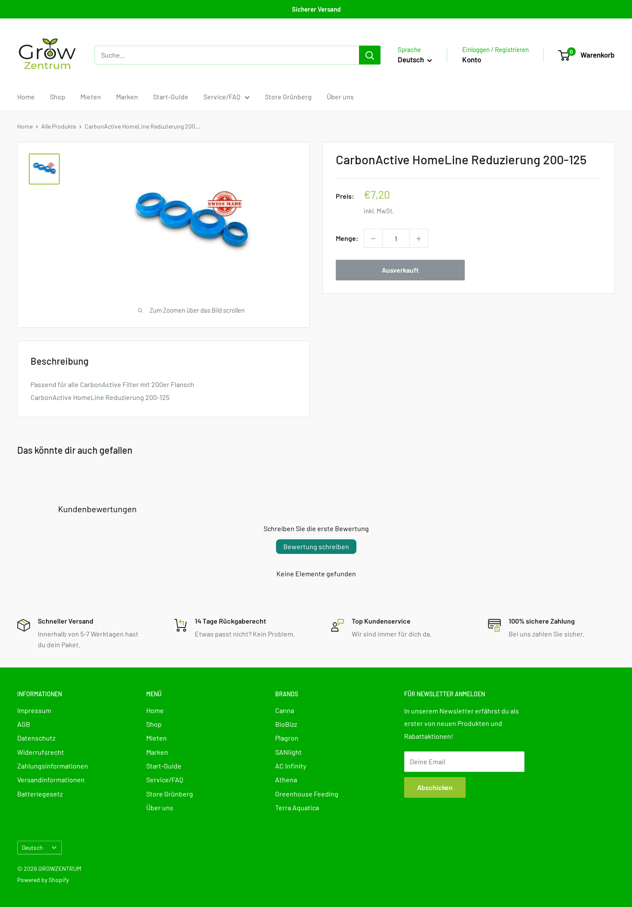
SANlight (288, 752)
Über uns (340, 96)
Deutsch (32, 847)
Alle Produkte (58, 126)
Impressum (34, 710)
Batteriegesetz (40, 794)
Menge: (347, 238)
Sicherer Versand (316, 9)
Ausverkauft (400, 270)
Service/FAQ (221, 96)
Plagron (286, 738)
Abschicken (435, 787)
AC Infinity (290, 766)
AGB (23, 724)
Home (26, 96)
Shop (57, 96)
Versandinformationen (51, 779)
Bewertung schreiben (316, 546)
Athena (286, 779)
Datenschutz (36, 738)
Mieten (90, 96)
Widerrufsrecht (40, 752)
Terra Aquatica (297, 807)
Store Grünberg (288, 96)
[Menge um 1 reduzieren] (373, 239)
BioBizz (286, 724)
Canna (284, 710)
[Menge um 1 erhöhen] (419, 239)
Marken (127, 96)
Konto (471, 59)
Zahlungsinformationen (52, 766)
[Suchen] (369, 55)
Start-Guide (170, 96)
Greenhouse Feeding (306, 794)
